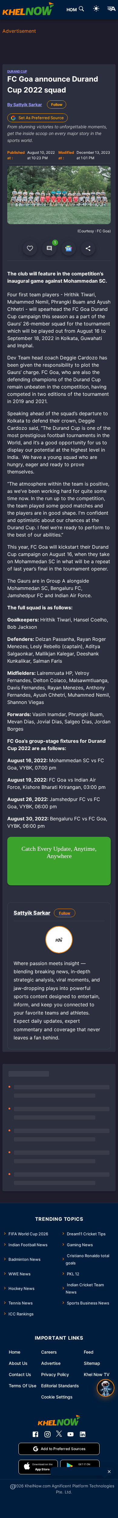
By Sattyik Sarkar (24, 104)
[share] (88, 248)
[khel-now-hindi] (111, 9)
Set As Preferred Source (41, 117)
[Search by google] (81, 10)
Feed (88, 1352)
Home (14, 1352)
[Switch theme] (96, 9)
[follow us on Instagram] (47, 1434)
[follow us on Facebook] (35, 1434)
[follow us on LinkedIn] (82, 1434)
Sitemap (92, 1363)
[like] (30, 248)
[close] (109, 1472)
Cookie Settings (57, 1396)
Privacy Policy (55, 1374)
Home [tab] (73, 9)
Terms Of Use (22, 1385)
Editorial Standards (60, 1385)
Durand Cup (17, 71)
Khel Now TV (97, 1374)
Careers (49, 1352)
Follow (56, 104)
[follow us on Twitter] (59, 1434)
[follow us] (68, 248)
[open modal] (105, 1388)
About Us (18, 1363)
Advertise (51, 1363)
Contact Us (20, 1374)
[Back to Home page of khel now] (28, 10)
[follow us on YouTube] (70, 1434)
